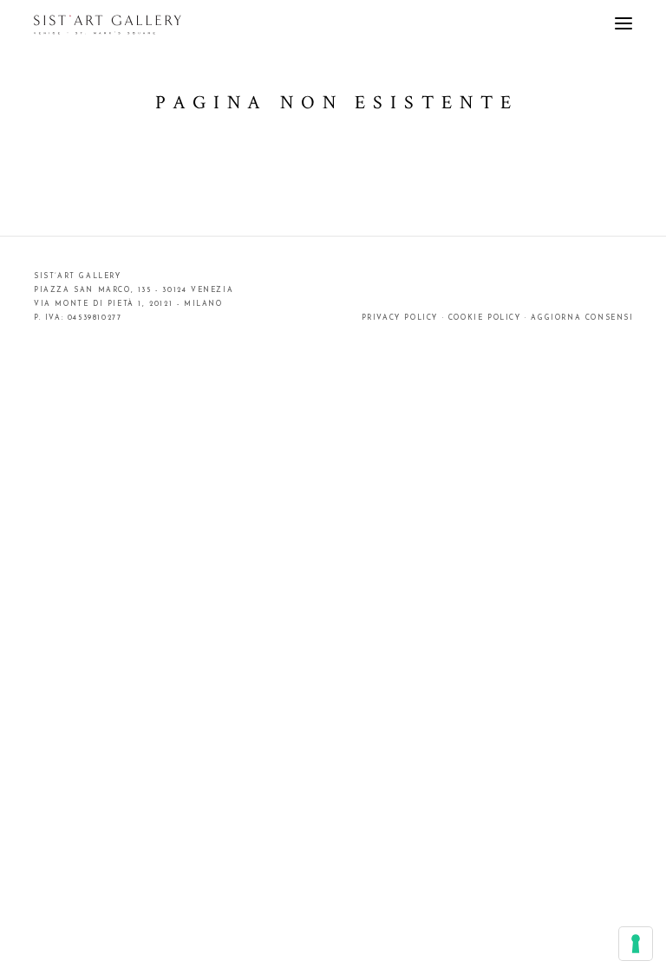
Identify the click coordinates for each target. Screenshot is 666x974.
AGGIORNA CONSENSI (582, 318)
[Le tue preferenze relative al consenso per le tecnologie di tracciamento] (635, 943)
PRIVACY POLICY (400, 318)
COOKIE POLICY (484, 318)
